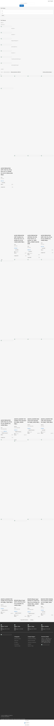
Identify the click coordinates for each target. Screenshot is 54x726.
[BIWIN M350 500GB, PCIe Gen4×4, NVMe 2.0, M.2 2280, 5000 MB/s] (47, 478)
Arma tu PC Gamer (17, 638)
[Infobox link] (7, 627)
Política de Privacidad (31, 640)
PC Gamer (16, 642)
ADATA (15, 426)
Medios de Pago (30, 645)
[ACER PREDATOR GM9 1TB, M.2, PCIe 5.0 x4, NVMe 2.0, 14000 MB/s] (47, 115)
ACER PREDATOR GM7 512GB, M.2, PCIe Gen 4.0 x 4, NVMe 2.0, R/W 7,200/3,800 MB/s (19, 239)
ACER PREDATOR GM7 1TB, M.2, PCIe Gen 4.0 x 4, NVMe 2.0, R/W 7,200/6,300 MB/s (7, 171)
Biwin (15, 607)
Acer (1, 177)
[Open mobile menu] (1, 1)
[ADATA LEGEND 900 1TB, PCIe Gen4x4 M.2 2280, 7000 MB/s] (47, 298)
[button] (5, 433)
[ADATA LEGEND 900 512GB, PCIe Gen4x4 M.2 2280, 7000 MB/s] (7, 478)
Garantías (29, 644)
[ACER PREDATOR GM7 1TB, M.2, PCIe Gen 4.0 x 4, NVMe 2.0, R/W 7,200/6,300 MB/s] (7, 81)
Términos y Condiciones (32, 642)
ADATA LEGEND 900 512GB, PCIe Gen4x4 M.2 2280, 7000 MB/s (7, 600)
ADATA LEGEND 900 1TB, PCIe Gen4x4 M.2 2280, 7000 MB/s (47, 420)
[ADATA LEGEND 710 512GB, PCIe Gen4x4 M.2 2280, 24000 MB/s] (20, 298)
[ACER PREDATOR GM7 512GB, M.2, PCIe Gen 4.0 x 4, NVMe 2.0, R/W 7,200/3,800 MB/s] (20, 115)
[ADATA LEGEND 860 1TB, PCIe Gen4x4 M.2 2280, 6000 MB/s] (34, 298)
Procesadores (16, 644)
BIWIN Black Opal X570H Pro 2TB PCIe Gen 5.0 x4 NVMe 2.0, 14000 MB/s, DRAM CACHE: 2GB (34, 602)
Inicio (2, 72)
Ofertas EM (16, 640)
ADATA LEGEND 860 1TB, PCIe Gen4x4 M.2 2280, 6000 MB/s (33, 420)
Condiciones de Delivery (32, 638)
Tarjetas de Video (17, 645)
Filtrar (3, 15)
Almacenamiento (7, 72)
